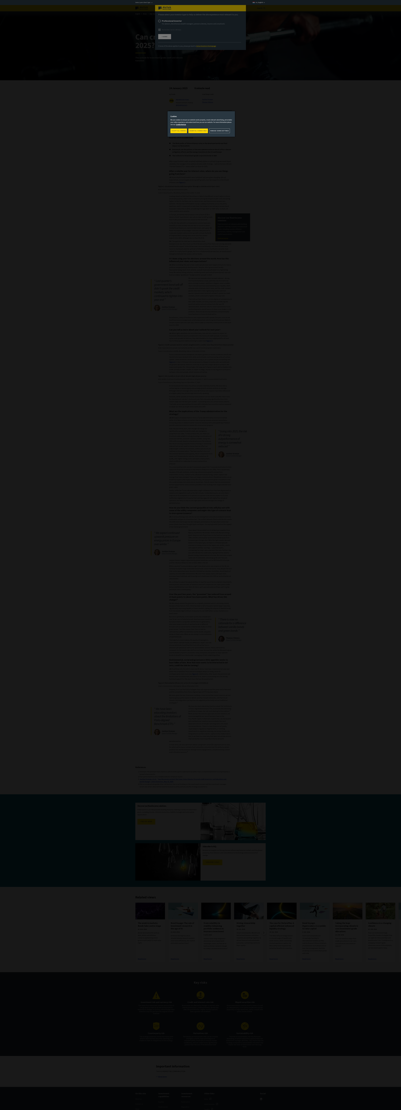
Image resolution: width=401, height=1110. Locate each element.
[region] (201, 124)
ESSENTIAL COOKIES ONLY (198, 131)
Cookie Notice (181, 125)
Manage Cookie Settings (219, 131)
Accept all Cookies (179, 131)
